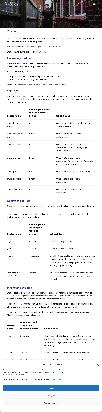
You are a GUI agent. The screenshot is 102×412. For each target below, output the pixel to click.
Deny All (51, 395)
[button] (98, 364)
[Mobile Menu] (94, 3)
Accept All (51, 388)
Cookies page (57, 379)
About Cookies (55, 46)
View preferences (51, 403)
